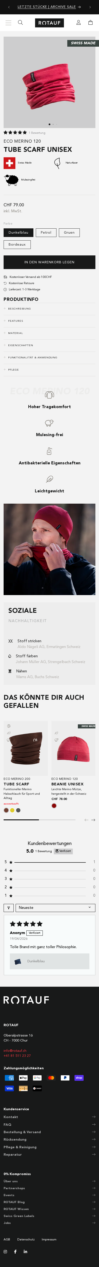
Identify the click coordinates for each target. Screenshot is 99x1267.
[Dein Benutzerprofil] (78, 23)
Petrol (46, 232)
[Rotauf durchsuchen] (20, 23)
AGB (7, 1239)
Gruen (69, 232)
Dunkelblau (18, 232)
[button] (90, 23)
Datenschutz (26, 1239)
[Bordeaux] (54, 805)
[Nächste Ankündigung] (90, 7)
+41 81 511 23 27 (17, 1056)
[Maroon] (6, 810)
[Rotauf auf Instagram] (5, 1252)
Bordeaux (17, 244)
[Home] (49, 23)
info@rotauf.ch (15, 1051)
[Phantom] (18, 810)
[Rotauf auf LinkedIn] (25, 1252)
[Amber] (12, 810)
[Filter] (9, 908)
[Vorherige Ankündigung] (9, 7)
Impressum (49, 1239)
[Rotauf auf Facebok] (15, 1252)
